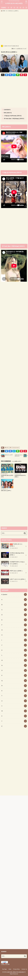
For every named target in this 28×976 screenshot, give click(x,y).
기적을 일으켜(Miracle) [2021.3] (11, 115)
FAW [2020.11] (7, 112)
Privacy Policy (16, 969)
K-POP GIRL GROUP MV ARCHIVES (15, 972)
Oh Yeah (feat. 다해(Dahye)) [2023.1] (13, 118)
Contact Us (24, 969)
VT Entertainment (15, 447)
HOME (3, 10)
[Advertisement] (14, 28)
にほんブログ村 (5, 964)
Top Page (4, 969)
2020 (7, 447)
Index (10, 969)
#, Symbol (4, 7)
